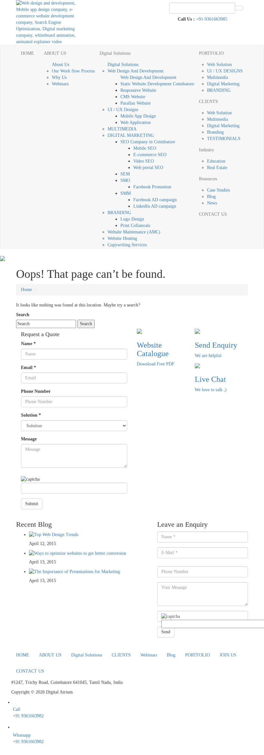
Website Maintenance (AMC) (134, 232)
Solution (31, 415)
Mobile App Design (138, 116)
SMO (125, 180)
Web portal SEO (148, 167)
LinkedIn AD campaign (154, 206)
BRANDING (119, 212)
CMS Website (132, 96)
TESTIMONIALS (223, 138)
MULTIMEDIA (122, 129)
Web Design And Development (136, 71)
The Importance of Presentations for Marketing (77, 571)
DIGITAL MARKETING (131, 135)
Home (26, 289)
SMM (125, 193)
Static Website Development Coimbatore (157, 83)
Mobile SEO (144, 148)
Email (28, 367)
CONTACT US (213, 214)
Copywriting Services (127, 244)
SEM (125, 174)
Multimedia (217, 77)
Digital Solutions (114, 53)
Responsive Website (138, 90)
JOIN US (228, 655)
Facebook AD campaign (155, 199)
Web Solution (219, 64)
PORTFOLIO (211, 53)
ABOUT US (55, 53)
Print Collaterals (135, 225)
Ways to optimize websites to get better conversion (80, 553)
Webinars (60, 83)
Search (22, 314)
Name (28, 343)
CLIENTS (208, 101)
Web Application (135, 122)
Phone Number (36, 391)
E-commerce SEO (149, 154)
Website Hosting (122, 238)
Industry (206, 149)
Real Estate (217, 167)
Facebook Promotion (152, 186)
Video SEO (143, 161)
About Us (60, 64)
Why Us (59, 77)
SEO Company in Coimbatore (147, 141)
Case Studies (218, 190)
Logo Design (132, 219)
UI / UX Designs (123, 109)
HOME (27, 53)
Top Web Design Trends (56, 534)
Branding (215, 132)
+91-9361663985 (211, 19)
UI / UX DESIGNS (225, 71)
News (212, 203)
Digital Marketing (223, 83)
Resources (208, 178)
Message (29, 439)
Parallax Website (135, 103)
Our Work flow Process (73, 71)
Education (216, 161)
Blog (211, 196)
